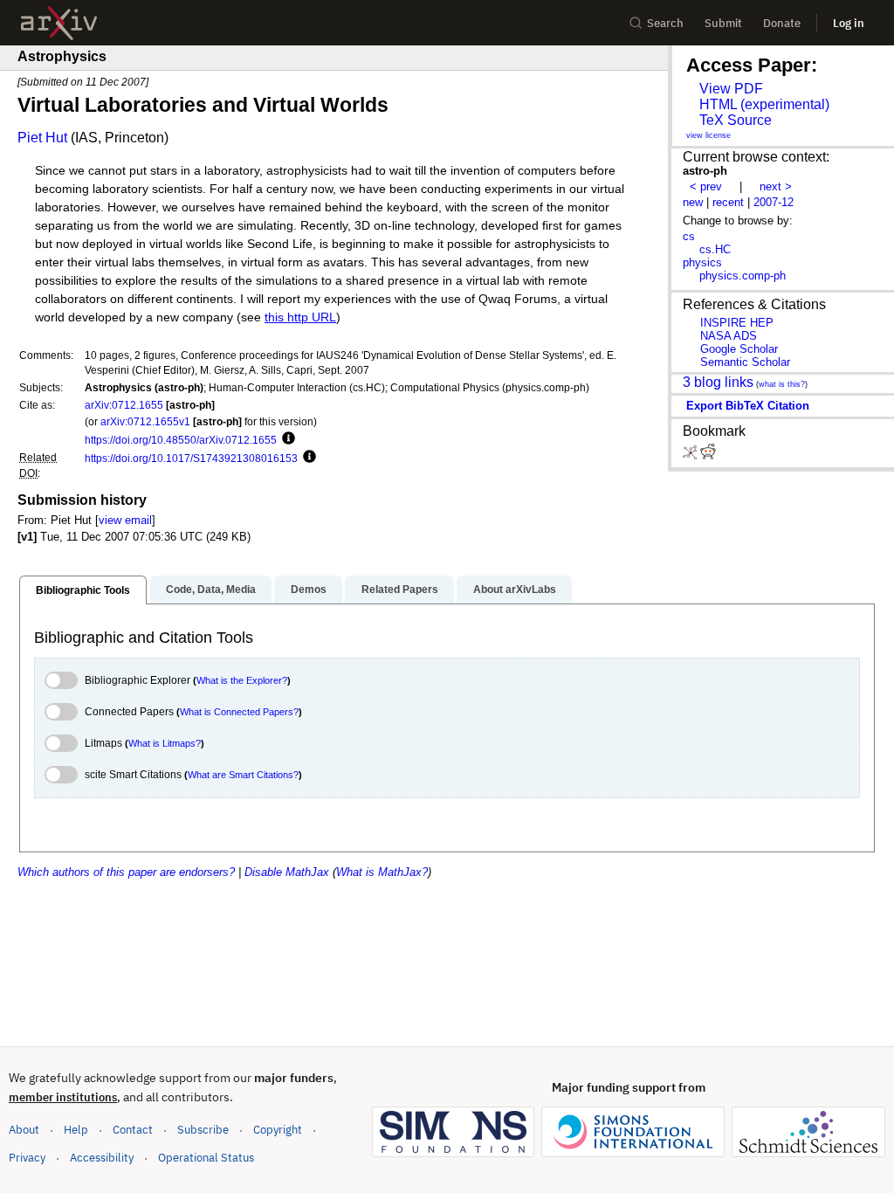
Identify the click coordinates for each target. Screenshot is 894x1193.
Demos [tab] (309, 589)
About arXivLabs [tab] (514, 589)
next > (776, 186)
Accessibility (102, 1157)
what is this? (782, 384)
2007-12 (773, 202)
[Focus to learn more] (286, 439)
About (24, 1129)
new (693, 202)
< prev (706, 186)
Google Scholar (739, 348)
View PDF (731, 88)
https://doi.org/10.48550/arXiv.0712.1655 (181, 439)
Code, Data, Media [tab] (211, 589)
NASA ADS (728, 335)
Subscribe (203, 1129)
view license (708, 135)
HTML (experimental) (764, 104)
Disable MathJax (286, 872)
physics (702, 262)
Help (76, 1129)
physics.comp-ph (742, 275)
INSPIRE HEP (737, 322)
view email (125, 520)
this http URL (300, 317)
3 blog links (718, 382)
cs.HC (715, 249)
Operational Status (206, 1157)
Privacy (27, 1157)
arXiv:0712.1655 (124, 404)
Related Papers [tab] (399, 589)
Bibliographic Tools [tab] (83, 590)
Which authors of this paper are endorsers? (126, 872)
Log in (848, 23)
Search (665, 23)
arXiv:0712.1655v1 (145, 421)
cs (689, 236)
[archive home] (59, 23)
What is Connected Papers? (239, 712)
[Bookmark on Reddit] (708, 455)
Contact (133, 1129)
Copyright (277, 1129)
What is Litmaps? (164, 743)
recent (728, 202)
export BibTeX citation (747, 405)
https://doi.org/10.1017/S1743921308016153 (191, 458)
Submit (723, 23)
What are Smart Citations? (243, 774)
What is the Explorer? (241, 680)
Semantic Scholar (745, 362)
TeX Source (735, 120)
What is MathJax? (382, 872)
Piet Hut (42, 137)
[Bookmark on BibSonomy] (691, 455)
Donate (782, 23)
